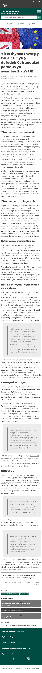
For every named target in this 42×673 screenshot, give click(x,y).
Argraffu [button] (20, 24)
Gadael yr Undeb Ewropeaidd (10, 593)
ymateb (16, 414)
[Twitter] (14, 659)
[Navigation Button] (37, 11)
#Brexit (7, 582)
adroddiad (17, 403)
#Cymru (27, 582)
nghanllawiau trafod (21, 490)
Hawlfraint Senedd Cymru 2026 (11, 668)
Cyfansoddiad (24, 593)
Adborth (32, 24)
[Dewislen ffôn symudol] (37, 5)
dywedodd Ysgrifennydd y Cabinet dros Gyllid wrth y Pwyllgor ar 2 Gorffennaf (21, 458)
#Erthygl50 (35, 582)
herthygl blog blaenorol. (10, 94)
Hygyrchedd (26, 668)
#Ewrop (36, 584)
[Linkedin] (28, 659)
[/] (16, 12)
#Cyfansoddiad (17, 582)
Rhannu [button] (10, 24)
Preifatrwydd (35, 668)
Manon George (17, 575)
